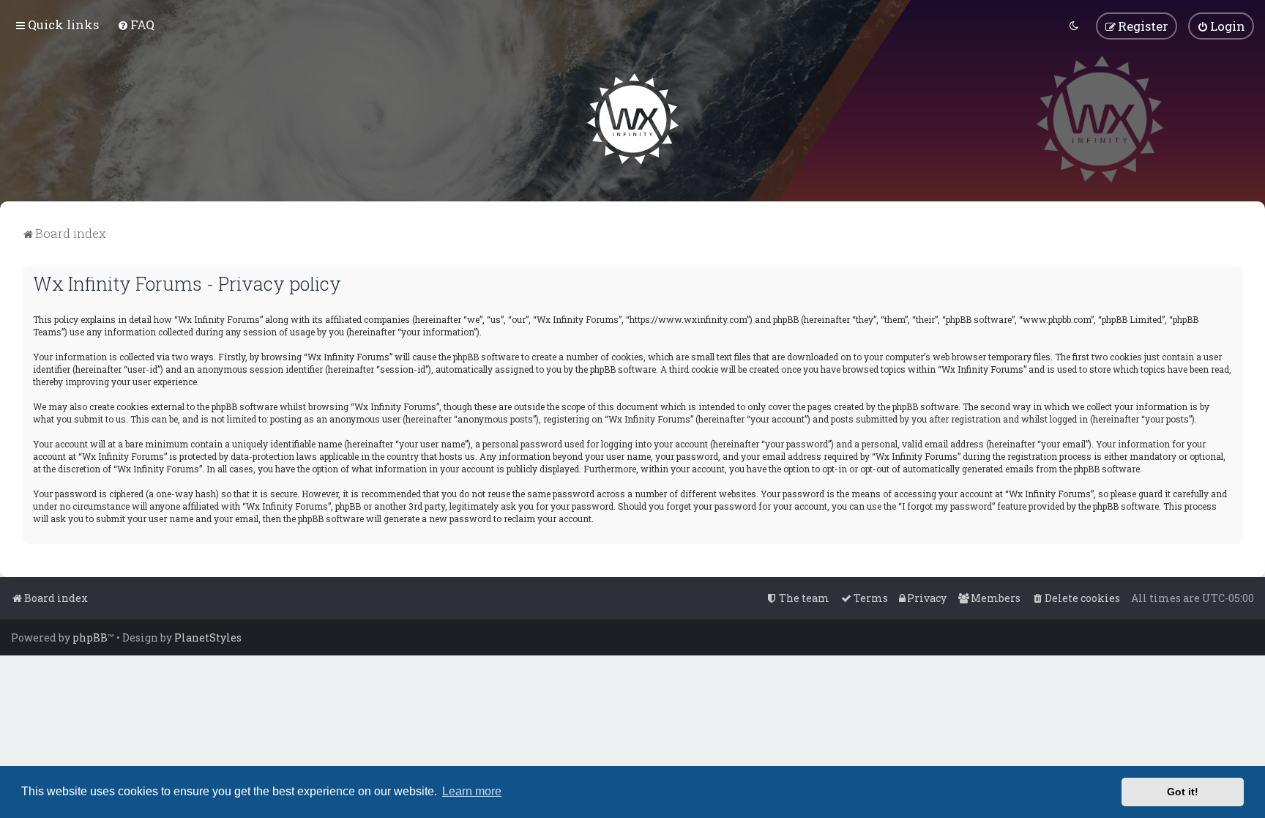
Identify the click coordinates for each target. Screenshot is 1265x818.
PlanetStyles (208, 637)
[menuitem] (135, 24)
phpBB (90, 637)
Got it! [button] (1182, 791)
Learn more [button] (471, 791)
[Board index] (633, 119)
